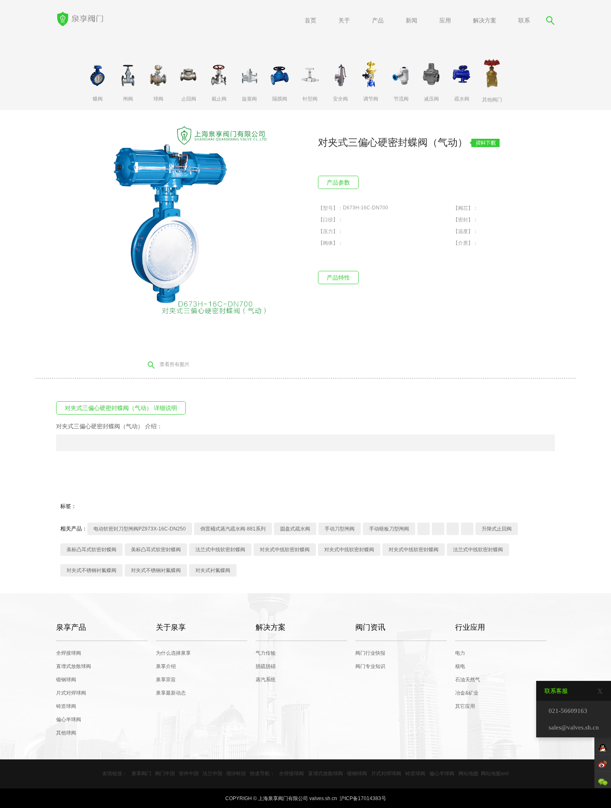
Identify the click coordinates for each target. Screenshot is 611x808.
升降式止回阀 (497, 529)
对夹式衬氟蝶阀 (212, 570)
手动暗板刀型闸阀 (389, 529)
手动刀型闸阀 (340, 529)
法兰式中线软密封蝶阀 (220, 550)
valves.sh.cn (323, 798)
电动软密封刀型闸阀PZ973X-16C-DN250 (140, 529)
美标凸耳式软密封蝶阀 (91, 550)
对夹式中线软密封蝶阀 (285, 550)
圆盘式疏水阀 (295, 529)
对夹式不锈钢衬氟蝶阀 (91, 570)
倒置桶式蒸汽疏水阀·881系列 (233, 529)
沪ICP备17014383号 (363, 798)
